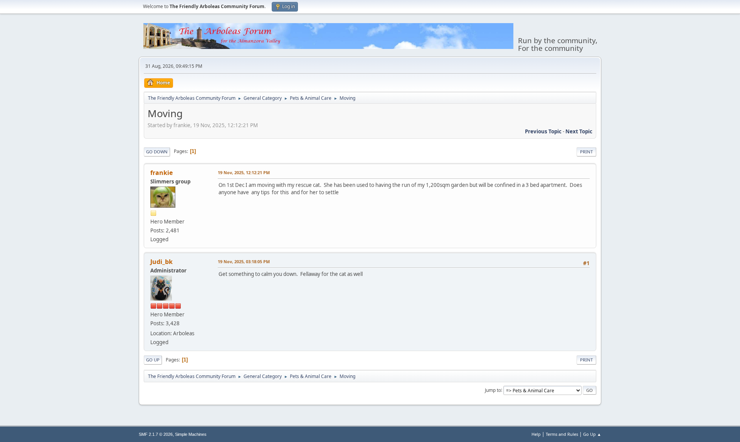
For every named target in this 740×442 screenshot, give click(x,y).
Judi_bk (161, 261)
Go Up (153, 360)
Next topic (578, 131)
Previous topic (543, 131)
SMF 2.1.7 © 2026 (156, 434)
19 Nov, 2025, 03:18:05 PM (244, 261)
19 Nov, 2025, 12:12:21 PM (244, 172)
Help (536, 434)
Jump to (493, 390)
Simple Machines (191, 434)
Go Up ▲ (592, 434)
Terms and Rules (562, 434)
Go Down (157, 152)
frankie (161, 172)
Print (586, 152)
